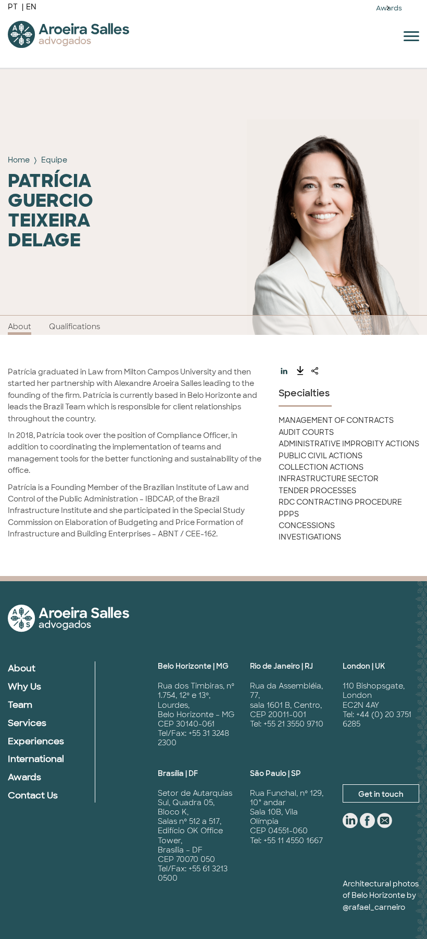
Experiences (36, 741)
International (36, 759)
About (19, 326)
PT (13, 6)
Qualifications (74, 326)
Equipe (54, 160)
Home (19, 160)
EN (31, 6)
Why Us (24, 686)
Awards (389, 8)
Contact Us (33, 795)
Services (27, 723)
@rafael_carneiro (374, 907)
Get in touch (381, 794)
